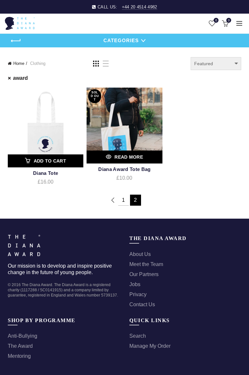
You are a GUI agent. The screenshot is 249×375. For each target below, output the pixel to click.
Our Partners (144, 274)
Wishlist (216, 20)
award (20, 78)
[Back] (16, 40)
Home (18, 63)
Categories (121, 40)
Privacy (138, 294)
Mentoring (19, 356)
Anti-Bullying (22, 336)
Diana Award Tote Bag (124, 169)
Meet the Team (146, 264)
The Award (20, 346)
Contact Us (142, 304)
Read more (128, 157)
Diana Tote (45, 173)
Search (137, 336)
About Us (140, 254)
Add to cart (50, 160)
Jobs (134, 284)
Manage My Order (150, 346)
